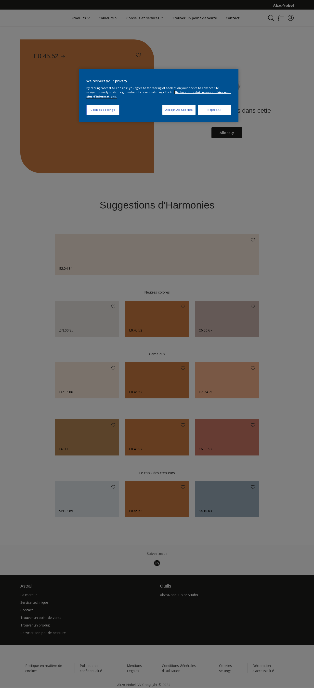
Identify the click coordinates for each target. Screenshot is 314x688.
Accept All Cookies (179, 109)
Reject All (215, 109)
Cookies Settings (103, 109)
